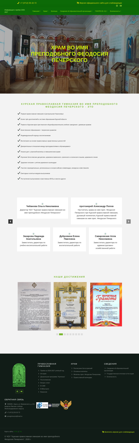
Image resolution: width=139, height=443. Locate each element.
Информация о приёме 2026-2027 (15, 11)
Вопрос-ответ (45, 383)
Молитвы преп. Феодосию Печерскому (87, 374)
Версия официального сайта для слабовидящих (100, 3)
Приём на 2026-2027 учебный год (52, 370)
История (43, 374)
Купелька (54, 11)
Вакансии (43, 392)
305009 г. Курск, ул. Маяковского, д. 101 (21, 404)
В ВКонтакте (44, 389)
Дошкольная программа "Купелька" (52, 377)
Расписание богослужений (83, 368)
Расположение (45, 380)
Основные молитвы (80, 371)
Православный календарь (83, 377)
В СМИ (42, 386)
